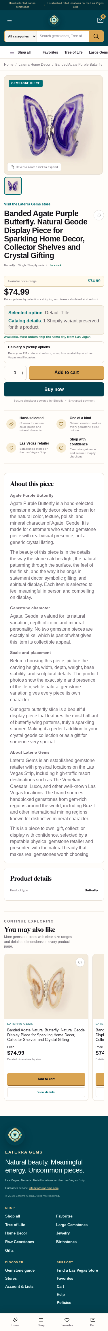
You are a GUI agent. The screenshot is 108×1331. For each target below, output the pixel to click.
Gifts (9, 1250)
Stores (11, 1278)
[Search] (96, 36)
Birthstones (66, 1242)
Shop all (24, 52)
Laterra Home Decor (34, 65)
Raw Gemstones (19, 1242)
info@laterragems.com (43, 1188)
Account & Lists (19, 1286)
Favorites (50, 52)
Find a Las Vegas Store (77, 1270)
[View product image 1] (13, 186)
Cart (60, 1286)
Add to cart (66, 372)
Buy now (54, 389)
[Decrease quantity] (8, 373)
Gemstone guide (20, 1270)
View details (46, 1092)
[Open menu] (9, 20)
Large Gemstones (72, 1225)
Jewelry (63, 1233)
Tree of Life (74, 52)
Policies (64, 1302)
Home (9, 65)
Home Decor (16, 1233)
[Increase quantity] (22, 373)
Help (61, 1294)
